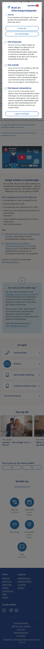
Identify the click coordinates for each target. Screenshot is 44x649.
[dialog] (22, 60)
